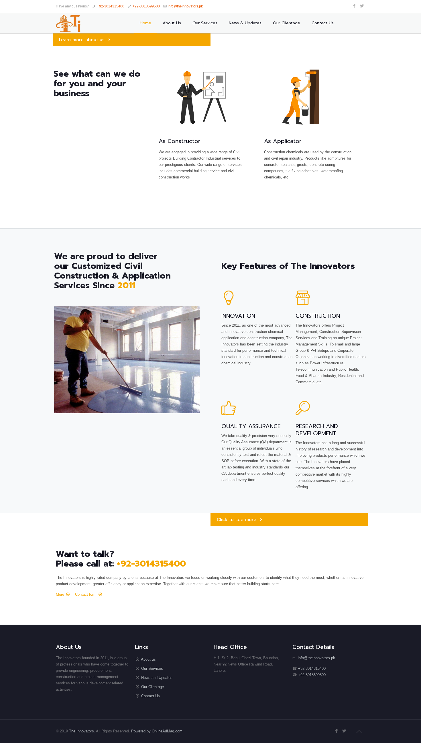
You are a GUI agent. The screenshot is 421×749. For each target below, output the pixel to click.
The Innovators (81, 731)
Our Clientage (152, 687)
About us (148, 659)
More (60, 594)
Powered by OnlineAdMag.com (156, 731)
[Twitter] (362, 5)
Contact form (86, 594)
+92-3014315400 (110, 6)
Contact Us (150, 696)
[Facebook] (354, 5)
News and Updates (156, 678)
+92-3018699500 (146, 6)
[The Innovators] (68, 23)
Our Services (152, 668)
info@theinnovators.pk (185, 6)
